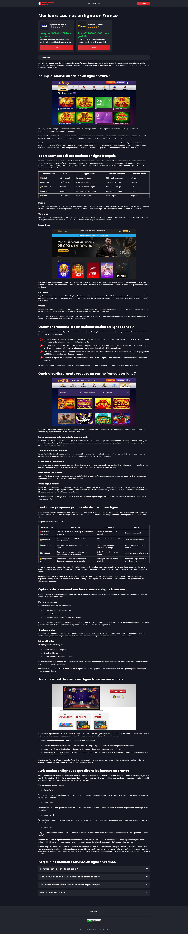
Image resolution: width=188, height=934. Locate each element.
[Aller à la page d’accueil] (46, 3)
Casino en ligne (94, 3)
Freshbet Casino (95, 24)
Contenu (46, 57)
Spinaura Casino (58, 24)
